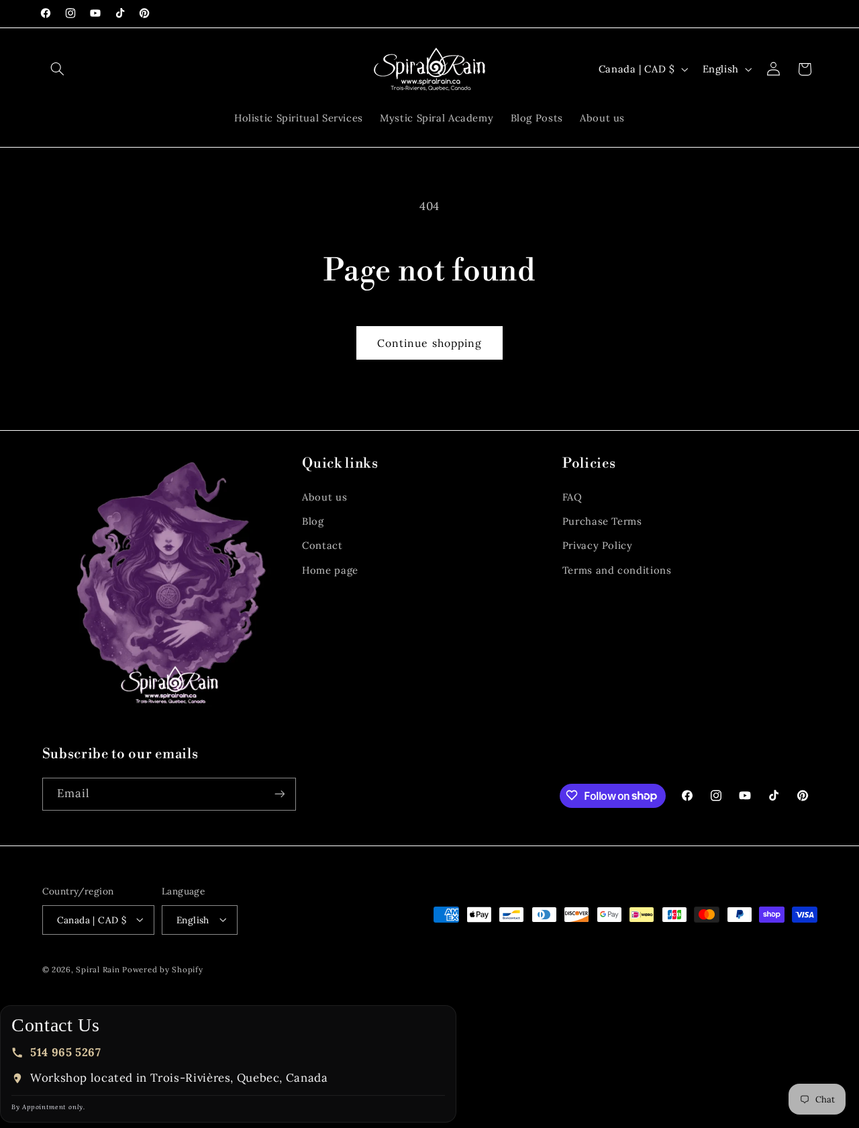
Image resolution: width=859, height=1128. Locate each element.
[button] (57, 69)
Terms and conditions (617, 570)
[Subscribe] (279, 793)
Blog (313, 521)
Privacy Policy (597, 546)
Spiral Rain (97, 969)
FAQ (572, 497)
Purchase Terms (602, 521)
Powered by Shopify (162, 969)
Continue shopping (429, 343)
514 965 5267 (65, 1052)
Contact (322, 546)
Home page (330, 570)
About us (324, 497)
